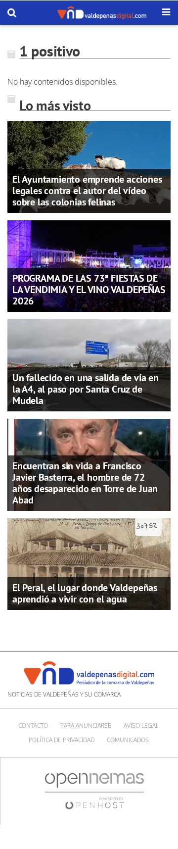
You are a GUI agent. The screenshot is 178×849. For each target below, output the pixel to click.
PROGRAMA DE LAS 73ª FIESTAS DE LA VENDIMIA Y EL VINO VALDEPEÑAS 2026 (89, 289)
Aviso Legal (141, 725)
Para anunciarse (85, 725)
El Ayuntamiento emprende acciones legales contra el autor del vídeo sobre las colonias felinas (87, 190)
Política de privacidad (61, 740)
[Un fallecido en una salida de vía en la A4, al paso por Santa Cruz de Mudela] (89, 364)
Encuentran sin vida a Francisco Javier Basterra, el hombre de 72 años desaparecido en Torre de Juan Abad (85, 482)
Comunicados (128, 740)
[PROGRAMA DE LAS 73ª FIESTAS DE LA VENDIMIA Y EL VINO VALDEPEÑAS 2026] (89, 265)
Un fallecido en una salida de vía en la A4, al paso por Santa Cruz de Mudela (85, 389)
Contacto (33, 725)
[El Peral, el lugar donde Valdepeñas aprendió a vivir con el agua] (89, 563)
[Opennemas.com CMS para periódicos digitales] (94, 791)
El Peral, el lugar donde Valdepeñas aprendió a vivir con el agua (84, 593)
